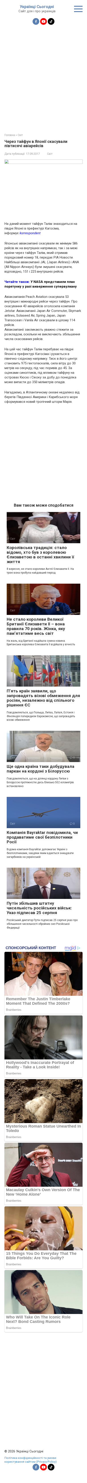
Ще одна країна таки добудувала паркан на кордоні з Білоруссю (40, 769)
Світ (49, 153)
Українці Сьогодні (37, 6)
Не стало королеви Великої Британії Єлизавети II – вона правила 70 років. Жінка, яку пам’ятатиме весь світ (36, 626)
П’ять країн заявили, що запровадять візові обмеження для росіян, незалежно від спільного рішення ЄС (43, 698)
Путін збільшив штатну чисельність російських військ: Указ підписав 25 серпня (39, 908)
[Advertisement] (43, 76)
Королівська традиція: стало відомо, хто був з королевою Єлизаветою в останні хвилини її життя (40, 554)
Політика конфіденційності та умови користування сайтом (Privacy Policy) (30, 1460)
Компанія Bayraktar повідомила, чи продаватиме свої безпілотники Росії (42, 837)
